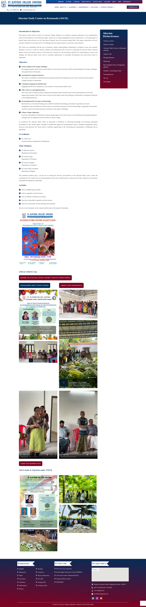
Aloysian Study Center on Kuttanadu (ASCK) (114, 49)
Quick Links (97, 1)
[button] (63, 7)
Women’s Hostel (108, 44)
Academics (72, 7)
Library (61, 1)
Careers (76, 1)
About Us (63, 7)
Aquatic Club (107, 54)
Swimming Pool (108, 74)
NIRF (119, 1)
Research (126, 1)
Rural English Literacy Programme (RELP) (114, 66)
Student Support (107, 7)
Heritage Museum (108, 57)
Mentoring (106, 61)
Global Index (90, 604)
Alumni (68, 1)
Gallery (107, 1)
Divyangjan (107, 81)
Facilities (94, 7)
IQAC (114, 1)
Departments (83, 7)
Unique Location (108, 41)
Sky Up (105, 78)
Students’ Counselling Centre (112, 71)
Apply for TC (86, 1)
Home (57, 7)
